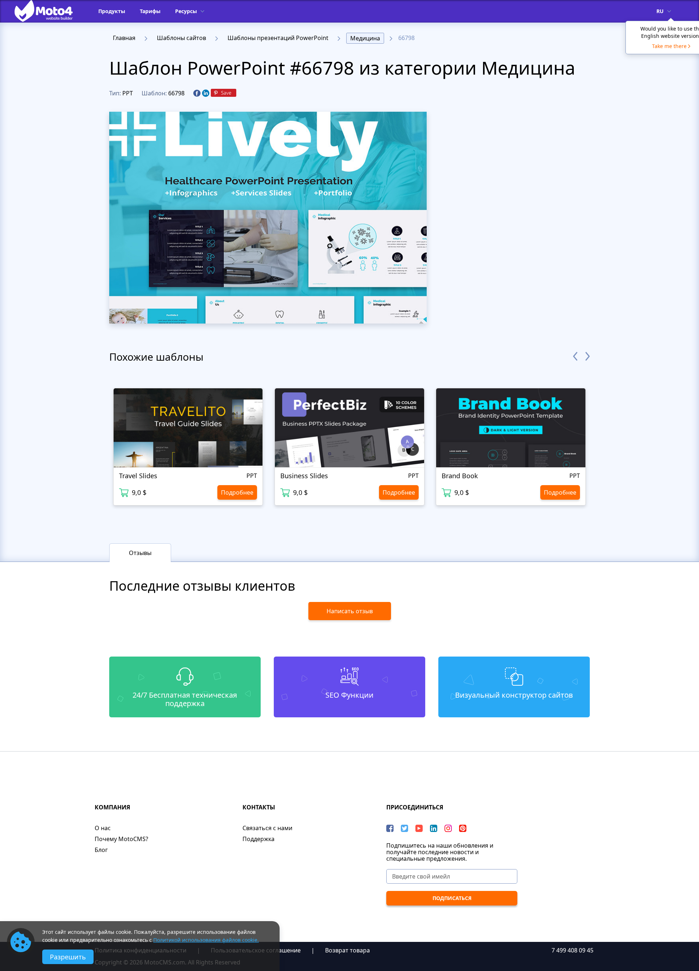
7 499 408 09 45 (572, 950)
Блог (101, 850)
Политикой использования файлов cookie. (206, 939)
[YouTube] (419, 828)
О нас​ (103, 828)
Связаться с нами (267, 828)
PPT (127, 93)
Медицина (365, 38)
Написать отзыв (350, 611)
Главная (124, 38)
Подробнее (237, 492)
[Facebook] (197, 94)
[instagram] (448, 828)
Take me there (669, 46)
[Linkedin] (205, 94)
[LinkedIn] (433, 828)
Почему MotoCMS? (121, 839)
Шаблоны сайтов (181, 38)
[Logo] (49, 11)
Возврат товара (347, 950)
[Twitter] (404, 828)
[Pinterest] (223, 93)
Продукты (111, 11)
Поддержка (258, 839)
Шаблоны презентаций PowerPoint (278, 38)
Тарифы (150, 11)
